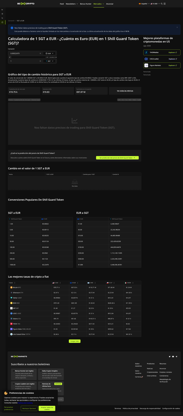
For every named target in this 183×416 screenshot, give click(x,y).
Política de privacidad (130, 408)
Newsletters (71, 4)
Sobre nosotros (138, 372)
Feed (62, 4)
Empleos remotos (166, 372)
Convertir (11, 21)
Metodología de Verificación (165, 380)
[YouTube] (173, 356)
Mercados (98, 4)
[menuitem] (3, 9)
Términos (117, 408)
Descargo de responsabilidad (150, 408)
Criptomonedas (152, 372)
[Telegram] (176, 356)
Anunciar (109, 4)
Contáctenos (164, 376)
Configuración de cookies (171, 408)
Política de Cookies (25, 403)
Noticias (150, 368)
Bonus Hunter (85, 4)
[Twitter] (170, 356)
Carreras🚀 (139, 377)
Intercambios (151, 376)
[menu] (3, 15)
